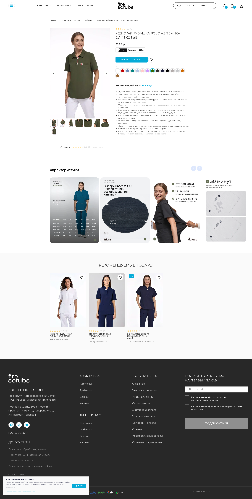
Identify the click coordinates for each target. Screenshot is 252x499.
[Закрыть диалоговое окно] (248, 4)
